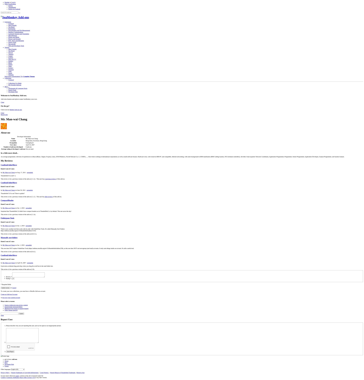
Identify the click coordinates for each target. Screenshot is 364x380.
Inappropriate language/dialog (13, 307)
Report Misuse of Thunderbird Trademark (63, 372)
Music (10, 63)
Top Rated (11, 27)
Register (7, 2)
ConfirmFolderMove (9, 165)
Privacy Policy (5, 372)
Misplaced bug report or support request (16, 308)
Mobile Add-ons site (16, 110)
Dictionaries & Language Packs (17, 88)
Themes (7, 47)
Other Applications (10, 4)
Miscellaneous (12, 35)
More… (7, 87)
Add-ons (23, 17)
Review (9, 277)
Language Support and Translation (18, 34)
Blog (6, 363)
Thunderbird (12, 7)
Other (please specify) (11, 310)
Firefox (10, 6)
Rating (8, 278)
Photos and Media (13, 37)
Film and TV (12, 59)
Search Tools (12, 42)
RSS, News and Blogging (16, 40)
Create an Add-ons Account (9, 294)
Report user (4, 114)
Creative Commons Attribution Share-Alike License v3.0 (18, 377)
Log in (13, 2)
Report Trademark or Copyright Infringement (25, 372)
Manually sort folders (9, 238)
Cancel (14, 288)
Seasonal (11, 69)
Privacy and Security (14, 39)
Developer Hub (13, 92)
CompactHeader (7, 200)
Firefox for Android (14, 9)
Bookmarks (11, 29)
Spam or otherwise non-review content (16, 305)
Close (2, 102)
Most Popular (12, 25)
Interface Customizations (15, 32)
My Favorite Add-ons (14, 85)
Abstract (10, 54)
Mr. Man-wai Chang (9, 172)
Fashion (10, 58)
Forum (7, 366)
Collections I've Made (14, 83)
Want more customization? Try (20, 76)
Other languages (6, 369)
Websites (11, 75)
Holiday (10, 61)
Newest (10, 52)
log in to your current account (11, 297)
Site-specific (12, 44)
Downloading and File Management (19, 30)
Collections (8, 78)
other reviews (49, 196)
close (2, 315)
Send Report (10, 351)
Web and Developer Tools (16, 46)
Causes (10, 56)
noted (17, 376)
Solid (9, 71)
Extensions (8, 22)
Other (10, 66)
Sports (10, 73)
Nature (10, 64)
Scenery (10, 68)
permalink (30, 172)
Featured (11, 23)
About (6, 361)
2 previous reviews (50, 179)
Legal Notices (44, 372)
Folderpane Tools (7, 218)
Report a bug (80, 372)
